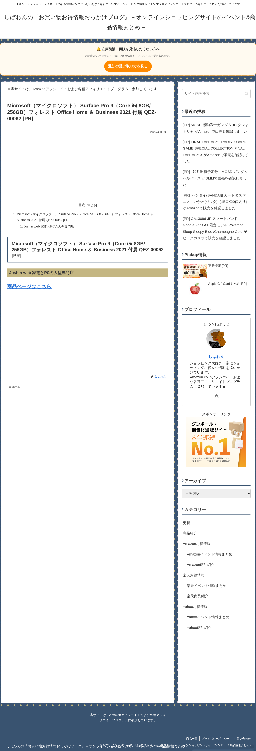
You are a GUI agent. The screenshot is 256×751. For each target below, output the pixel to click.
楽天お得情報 (193, 575)
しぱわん (216, 356)
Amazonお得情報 (196, 544)
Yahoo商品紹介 (199, 627)
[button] (246, 93)
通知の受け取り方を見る (128, 66)
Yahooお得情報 (195, 607)
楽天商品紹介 (197, 596)
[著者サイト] (216, 395)
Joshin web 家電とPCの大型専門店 (49, 226)
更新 (186, 523)
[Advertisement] (87, 165)
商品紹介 (190, 533)
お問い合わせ (242, 738)
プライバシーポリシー (216, 738)
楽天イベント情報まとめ (206, 586)
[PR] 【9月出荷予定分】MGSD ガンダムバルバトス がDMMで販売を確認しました (215, 178)
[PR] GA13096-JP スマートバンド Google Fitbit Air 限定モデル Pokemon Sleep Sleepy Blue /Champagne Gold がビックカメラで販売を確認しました (215, 228)
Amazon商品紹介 (200, 565)
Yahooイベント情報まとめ (208, 617)
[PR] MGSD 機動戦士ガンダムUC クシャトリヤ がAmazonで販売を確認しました (215, 128)
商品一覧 (191, 738)
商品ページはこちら (29, 286)
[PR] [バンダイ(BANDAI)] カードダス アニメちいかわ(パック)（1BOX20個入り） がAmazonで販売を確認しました (216, 201)
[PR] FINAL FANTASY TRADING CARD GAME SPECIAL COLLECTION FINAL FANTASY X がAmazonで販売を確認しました (216, 151)
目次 (81, 205)
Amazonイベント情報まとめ (209, 554)
